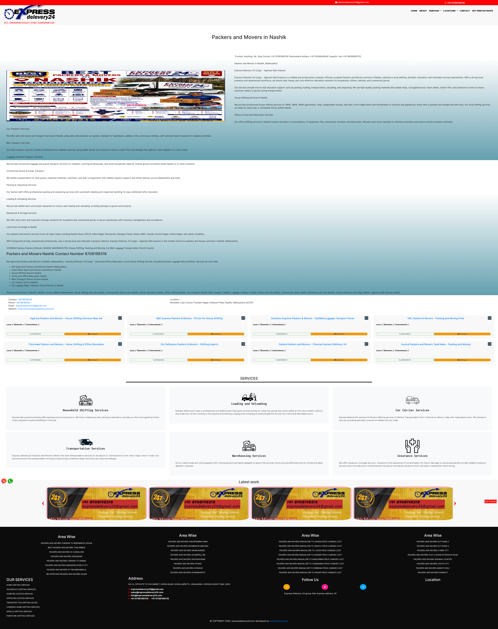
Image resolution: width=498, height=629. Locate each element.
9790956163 (36, 334)
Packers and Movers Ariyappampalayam (187, 541)
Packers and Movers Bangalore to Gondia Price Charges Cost (310, 541)
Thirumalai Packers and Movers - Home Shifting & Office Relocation (66, 344)
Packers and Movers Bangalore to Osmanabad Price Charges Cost (310, 564)
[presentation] (43, 502)
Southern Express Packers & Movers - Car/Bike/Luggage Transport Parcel (312, 318)
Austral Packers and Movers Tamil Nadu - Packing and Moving (436, 344)
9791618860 (36, 360)
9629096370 (282, 334)
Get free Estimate (482, 10)
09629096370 (405, 360)
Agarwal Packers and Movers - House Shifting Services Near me (66, 318)
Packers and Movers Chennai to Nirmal (66, 561)
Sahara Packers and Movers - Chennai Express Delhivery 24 (312, 344)
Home (414, 10)
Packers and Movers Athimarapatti (187, 572)
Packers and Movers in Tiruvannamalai (66, 569)
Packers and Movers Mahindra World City (66, 565)
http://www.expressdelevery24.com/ (36, 308)
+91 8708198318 (456, 2)
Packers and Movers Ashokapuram (187, 559)
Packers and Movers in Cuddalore (66, 552)
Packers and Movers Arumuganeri (188, 550)
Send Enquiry (93, 334)
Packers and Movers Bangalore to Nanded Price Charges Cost (310, 555)
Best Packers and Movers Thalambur (66, 547)
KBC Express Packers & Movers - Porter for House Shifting (189, 318)
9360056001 (159, 334)
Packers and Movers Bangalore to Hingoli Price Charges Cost (310, 546)
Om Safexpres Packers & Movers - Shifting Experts (189, 344)
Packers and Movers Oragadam (66, 556)
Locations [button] (449, 10)
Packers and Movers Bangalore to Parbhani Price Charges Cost (310, 568)
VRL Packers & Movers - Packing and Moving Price (435, 318)
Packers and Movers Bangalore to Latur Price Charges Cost (310, 550)
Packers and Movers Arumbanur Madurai (187, 546)
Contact (465, 10)
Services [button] (434, 10)
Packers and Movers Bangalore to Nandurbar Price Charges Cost (310, 559)
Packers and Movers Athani (188, 564)
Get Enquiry (490, 501)
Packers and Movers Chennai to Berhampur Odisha (66, 543)
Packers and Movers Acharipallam (187, 555)
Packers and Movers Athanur (188, 568)
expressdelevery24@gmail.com (31, 305)
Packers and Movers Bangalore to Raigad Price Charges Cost (310, 572)
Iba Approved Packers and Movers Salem (66, 574)
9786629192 (159, 360)
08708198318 (25, 299)
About (423, 10)
